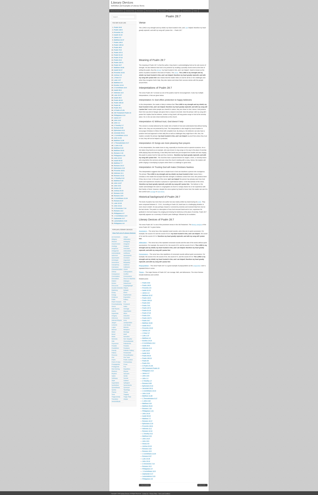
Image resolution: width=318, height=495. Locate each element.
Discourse (115, 285)
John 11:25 (146, 393)
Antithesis (126, 253)
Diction (114, 283)
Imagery (114, 316)
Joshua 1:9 (146, 330)
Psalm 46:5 (146, 303)
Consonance (143, 254)
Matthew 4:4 (146, 338)
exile (199, 202)
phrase (159, 70)
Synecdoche (127, 385)
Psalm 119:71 (147, 318)
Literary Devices (122, 2)
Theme (141, 272)
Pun (124, 367)
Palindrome (127, 343)
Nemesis (114, 339)
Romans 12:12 (147, 431)
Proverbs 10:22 (147, 328)
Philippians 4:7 (147, 469)
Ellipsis (125, 288)
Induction (126, 316)
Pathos (114, 353)
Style (113, 380)
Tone (113, 394)
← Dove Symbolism (145, 485)
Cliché (125, 269)
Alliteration (143, 242)
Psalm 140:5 (146, 285)
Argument (126, 260)
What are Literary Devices (174, 10)
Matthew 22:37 (147, 295)
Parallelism (115, 348)
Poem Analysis (140, 10)
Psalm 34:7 (146, 320)
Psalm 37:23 (146, 313)
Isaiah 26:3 (146, 353)
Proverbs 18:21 (147, 426)
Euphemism (127, 295)
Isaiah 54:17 (146, 325)
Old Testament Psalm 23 (150, 368)
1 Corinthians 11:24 (149, 454)
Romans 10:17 (147, 421)
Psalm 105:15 (147, 358)
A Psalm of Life (147, 366)
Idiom (125, 313)
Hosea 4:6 (145, 443)
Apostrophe (115, 258)
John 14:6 (145, 376)
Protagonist (115, 367)
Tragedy (126, 394)
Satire (114, 376)
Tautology (126, 390)
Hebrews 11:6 (147, 348)
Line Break (127, 325)
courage (152, 192)
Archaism (126, 258)
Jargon (114, 322)
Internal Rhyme (117, 320)
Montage (126, 332)
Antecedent (127, 251)
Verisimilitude (116, 401)
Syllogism (126, 383)
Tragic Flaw (127, 397)
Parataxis (126, 348)
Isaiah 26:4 (146, 345)
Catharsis (126, 267)
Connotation (116, 276)
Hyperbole (115, 313)
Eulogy (114, 295)
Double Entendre (117, 288)
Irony (125, 320)
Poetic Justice (128, 360)
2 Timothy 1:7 (147, 381)
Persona (114, 355)
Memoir (114, 329)
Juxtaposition (127, 322)
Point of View (116, 362)
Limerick (114, 325)
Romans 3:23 (147, 448)
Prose (125, 364)
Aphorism (115, 255)
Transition (115, 399)
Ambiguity (126, 241)
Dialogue (126, 281)
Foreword (126, 304)
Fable (113, 299)
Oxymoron (115, 343)
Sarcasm (126, 373)
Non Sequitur (127, 339)
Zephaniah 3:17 (147, 474)
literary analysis (197, 224)
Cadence (126, 265)
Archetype (115, 260)
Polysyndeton (144, 266)
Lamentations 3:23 (148, 476)
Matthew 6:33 (147, 403)
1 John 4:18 (146, 401)
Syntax (114, 390)
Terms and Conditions (164, 493)
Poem (114, 360)
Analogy (114, 246)
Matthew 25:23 (147, 406)
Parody (114, 350)
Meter (113, 332)
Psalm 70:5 (146, 305)
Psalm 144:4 (146, 298)
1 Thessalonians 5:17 (149, 398)
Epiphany (115, 290)
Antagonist (115, 251)
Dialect (114, 281)
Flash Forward (116, 302)
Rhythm (114, 373)
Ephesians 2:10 (147, 423)
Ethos (125, 292)
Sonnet (125, 378)
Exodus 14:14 (147, 340)
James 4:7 (145, 373)
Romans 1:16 (147, 408)
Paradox (126, 346)
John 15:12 (146, 461)
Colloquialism (127, 272)
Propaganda (116, 364)
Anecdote (126, 248)
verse (176, 72)
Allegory (114, 239)
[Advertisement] (173, 44)
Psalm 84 (145, 361)
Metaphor (126, 329)
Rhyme (125, 371)
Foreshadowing (117, 304)
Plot (113, 357)
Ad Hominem (116, 237)
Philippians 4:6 (147, 479)
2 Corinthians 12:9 (149, 471)
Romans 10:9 (147, 451)
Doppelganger (128, 285)
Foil (124, 302)
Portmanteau (127, 362)
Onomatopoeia (128, 341)
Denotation (115, 278)
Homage (126, 309)
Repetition (126, 369)
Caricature (115, 267)
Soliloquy (115, 378)
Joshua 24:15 (147, 446)
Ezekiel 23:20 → (202, 485)
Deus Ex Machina (129, 278)
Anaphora (115, 248)
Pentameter (127, 353)
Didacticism (127, 283)
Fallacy (125, 299)
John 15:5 (145, 441)
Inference (115, 318)
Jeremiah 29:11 (147, 388)
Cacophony (115, 265)
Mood (113, 334)
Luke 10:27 (146, 350)
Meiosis (126, 327)
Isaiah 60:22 (146, 416)
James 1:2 (145, 293)
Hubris (114, 311)
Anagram (126, 244)
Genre (114, 306)
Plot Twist (126, 357)
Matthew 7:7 (146, 418)
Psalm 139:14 (147, 300)
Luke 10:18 (146, 459)
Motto (113, 336)
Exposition (126, 297)
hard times (160, 192)
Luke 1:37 (145, 335)
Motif (125, 334)
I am (186, 28)
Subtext (126, 380)
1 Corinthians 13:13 (149, 391)
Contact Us (145, 493)
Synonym (126, 387)
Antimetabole (116, 253)
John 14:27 (146, 438)
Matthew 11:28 (147, 396)
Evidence (115, 297)
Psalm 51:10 (146, 310)
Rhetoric (114, 371)
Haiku (125, 306)
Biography (126, 262)
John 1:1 (145, 378)
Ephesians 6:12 (147, 386)
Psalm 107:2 (146, 308)
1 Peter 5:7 (146, 333)
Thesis (125, 392)
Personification (128, 355)
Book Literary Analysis (151, 10)
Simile (125, 376)
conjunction (197, 266)
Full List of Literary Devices (117, 10)
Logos (114, 327)
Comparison (116, 274)
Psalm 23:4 (146, 315)
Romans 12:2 (147, 466)
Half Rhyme (115, 309)
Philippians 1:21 (148, 411)
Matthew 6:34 (147, 436)
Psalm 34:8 (146, 283)
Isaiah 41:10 (146, 290)
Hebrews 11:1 (147, 428)
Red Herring (116, 369)
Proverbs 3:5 (146, 288)
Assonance (143, 231)
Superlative (115, 383)
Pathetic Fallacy (128, 350)
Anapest (126, 246)
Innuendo (126, 318)
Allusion (114, 241)
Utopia (125, 399)
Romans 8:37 (147, 456)
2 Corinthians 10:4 (148, 343)
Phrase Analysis (162, 10)
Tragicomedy (116, 397)
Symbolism (115, 385)
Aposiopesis (127, 255)
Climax (114, 272)
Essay (114, 292)
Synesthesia (116, 387)
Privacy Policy (153, 493)
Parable (114, 346)
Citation (195, 10)
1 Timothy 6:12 (147, 433)
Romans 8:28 (147, 383)
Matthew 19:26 (147, 323)
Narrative (126, 336)
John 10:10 (146, 413)
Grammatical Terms (130, 10)
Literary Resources (187, 10)
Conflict (125, 274)
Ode (113, 341)
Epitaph (126, 290)
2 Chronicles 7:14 (148, 464)
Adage (125, 237)
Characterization (117, 269)
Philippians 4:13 (148, 371)
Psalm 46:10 (146, 356)
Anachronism (116, 244)
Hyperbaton (127, 311)
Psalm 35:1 (146, 363)
